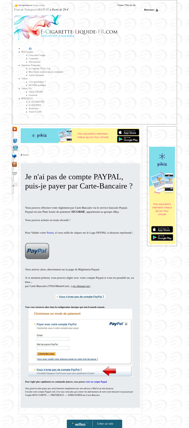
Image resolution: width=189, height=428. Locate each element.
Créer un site (105, 423)
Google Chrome (39, 5)
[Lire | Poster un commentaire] (14, 156)
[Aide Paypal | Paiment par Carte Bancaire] (14, 172)
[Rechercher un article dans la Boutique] (15, 184)
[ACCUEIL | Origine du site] (14, 128)
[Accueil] (30, 48)
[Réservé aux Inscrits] (45, 5)
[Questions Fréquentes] (15, 141)
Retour (26, 155)
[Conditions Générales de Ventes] (14, 164)
